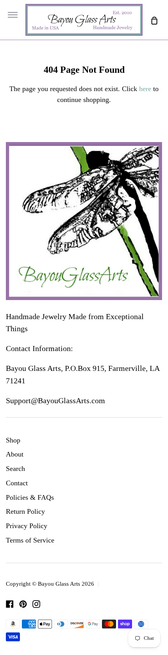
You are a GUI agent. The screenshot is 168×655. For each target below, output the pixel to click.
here (145, 89)
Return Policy (25, 511)
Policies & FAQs (30, 497)
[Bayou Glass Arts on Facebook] (10, 604)
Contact (17, 483)
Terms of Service (30, 540)
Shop (13, 440)
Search (15, 468)
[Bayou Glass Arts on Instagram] (36, 604)
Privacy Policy (26, 526)
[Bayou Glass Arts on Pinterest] (23, 604)
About (14, 454)
